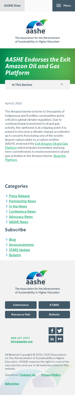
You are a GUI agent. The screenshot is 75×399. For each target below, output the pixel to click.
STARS (54, 304)
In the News (18, 206)
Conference (21, 304)
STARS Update (19, 250)
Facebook (52, 330)
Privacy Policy (50, 374)
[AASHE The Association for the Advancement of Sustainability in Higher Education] (37, 29)
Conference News (22, 212)
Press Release (19, 196)
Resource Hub (20, 314)
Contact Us (28, 374)
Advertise (12, 383)
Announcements (21, 245)
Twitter (59, 330)
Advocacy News (21, 217)
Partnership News (22, 201)
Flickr (59, 338)
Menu (67, 5)
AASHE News (18, 222)
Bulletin (15, 255)
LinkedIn (52, 338)
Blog (12, 240)
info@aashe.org (22, 341)
